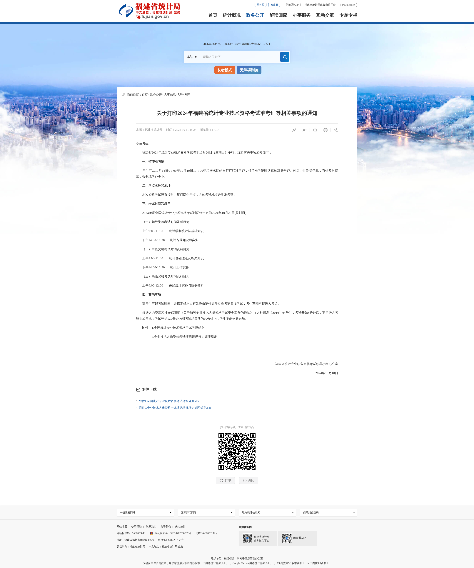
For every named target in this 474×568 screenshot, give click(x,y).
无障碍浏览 (249, 70)
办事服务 (302, 15)
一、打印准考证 (150, 161)
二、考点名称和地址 (153, 185)
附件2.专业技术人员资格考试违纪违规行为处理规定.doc (175, 407)
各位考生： (144, 143)
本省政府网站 (127, 512)
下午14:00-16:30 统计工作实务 (162, 267)
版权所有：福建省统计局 (131, 546)
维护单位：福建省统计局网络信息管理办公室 (237, 558)
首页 (212, 15)
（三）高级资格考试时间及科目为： (164, 276)
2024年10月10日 (323, 373)
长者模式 (224, 70)
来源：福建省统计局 (149, 129)
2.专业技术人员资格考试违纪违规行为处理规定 (176, 337)
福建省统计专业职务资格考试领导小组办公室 (303, 364)
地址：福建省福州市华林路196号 (135, 540)
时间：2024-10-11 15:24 (181, 129)
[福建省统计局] (152, 10)
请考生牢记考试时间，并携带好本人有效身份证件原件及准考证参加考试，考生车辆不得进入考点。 (208, 303)
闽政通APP (292, 4)
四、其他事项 (148, 294)
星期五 (229, 44)
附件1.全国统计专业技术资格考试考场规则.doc (169, 401)
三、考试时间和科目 (153, 204)
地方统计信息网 (251, 512)
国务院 (260, 4)
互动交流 (325, 15)
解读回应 (278, 15)
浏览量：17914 (209, 129)
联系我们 (151, 526)
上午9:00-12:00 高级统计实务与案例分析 (170, 285)
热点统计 (180, 526)
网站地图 (122, 526)
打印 (228, 480)
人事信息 (170, 94)
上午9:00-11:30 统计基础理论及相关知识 (170, 258)
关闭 (251, 480)
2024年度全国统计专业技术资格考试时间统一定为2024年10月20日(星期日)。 (192, 213)
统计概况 (232, 15)
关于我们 (166, 526)
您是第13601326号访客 (171, 540)
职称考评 (184, 94)
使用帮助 (136, 526)
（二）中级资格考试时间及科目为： (164, 249)
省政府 (274, 4)
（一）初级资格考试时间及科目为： (164, 222)
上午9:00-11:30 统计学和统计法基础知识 (170, 231)
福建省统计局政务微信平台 (320, 4)
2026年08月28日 (213, 44)
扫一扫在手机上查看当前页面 (237, 427)
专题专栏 (348, 15)
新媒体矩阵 (245, 527)
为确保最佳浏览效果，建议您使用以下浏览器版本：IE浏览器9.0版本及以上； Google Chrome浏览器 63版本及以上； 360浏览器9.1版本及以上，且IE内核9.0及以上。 (237, 563)
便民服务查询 (311, 512)
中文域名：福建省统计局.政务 (166, 546)
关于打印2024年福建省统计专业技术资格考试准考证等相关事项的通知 (237, 113)
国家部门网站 (188, 512)
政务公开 (255, 15)
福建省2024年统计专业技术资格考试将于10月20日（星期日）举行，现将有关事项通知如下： (204, 152)
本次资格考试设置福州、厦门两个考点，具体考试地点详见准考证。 (186, 194)
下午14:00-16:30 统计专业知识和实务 (167, 240)
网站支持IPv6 (348, 5)
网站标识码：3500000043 (131, 533)
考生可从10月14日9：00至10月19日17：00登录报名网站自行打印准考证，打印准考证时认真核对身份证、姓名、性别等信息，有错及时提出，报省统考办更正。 (237, 173)
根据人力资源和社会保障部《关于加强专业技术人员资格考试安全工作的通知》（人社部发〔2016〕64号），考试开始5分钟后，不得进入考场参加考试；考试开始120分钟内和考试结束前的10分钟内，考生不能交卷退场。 (237, 315)
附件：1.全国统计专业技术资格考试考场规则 (170, 327)
